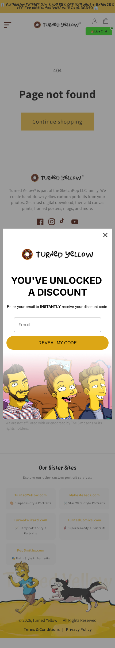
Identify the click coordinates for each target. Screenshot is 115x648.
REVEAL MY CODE (58, 343)
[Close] (105, 235)
